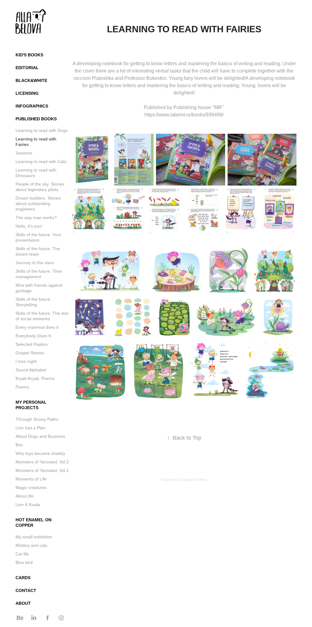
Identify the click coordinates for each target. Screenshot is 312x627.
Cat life (22, 553)
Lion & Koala (28, 504)
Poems (22, 386)
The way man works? (36, 217)
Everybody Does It (33, 335)
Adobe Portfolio (194, 480)
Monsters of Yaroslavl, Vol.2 (42, 461)
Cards (23, 577)
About (23, 603)
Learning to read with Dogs (42, 130)
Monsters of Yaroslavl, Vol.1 (42, 470)
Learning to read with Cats (41, 161)
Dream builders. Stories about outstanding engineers (38, 203)
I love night (26, 361)
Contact (26, 590)
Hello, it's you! (29, 226)
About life (25, 496)
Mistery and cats (31, 545)
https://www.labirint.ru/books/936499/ (184, 114)
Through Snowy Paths (37, 419)
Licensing (27, 93)
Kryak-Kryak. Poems (35, 378)
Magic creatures (31, 487)
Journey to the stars (35, 262)
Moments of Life (31, 478)
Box (19, 444)
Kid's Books (29, 54)
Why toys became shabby (40, 453)
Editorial (27, 67)
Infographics (32, 106)
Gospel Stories (30, 352)
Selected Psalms (32, 344)
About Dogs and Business (40, 436)
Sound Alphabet (31, 369)
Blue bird (24, 562)
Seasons (24, 153)
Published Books (36, 118)
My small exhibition (34, 536)
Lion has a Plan (30, 427)
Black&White (31, 80)
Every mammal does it (37, 327)
